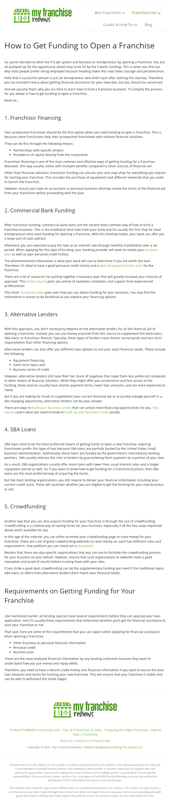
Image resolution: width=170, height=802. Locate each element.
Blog (148, 24)
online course (36, 281)
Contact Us (82, 741)
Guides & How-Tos (118, 24)
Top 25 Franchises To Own (82, 730)
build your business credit (51, 408)
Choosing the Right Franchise (126, 730)
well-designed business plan (121, 265)
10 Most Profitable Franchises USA (34, 730)
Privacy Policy (101, 741)
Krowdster (85, 546)
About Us (66, 741)
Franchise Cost (144, 12)
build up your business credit (86, 412)
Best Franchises (108, 12)
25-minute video (32, 292)
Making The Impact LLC (127, 747)
